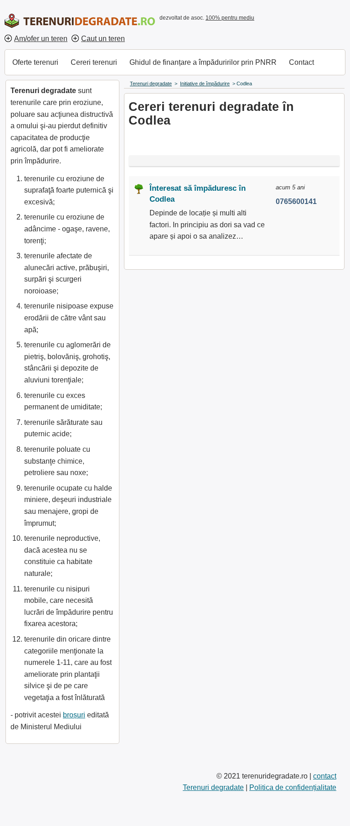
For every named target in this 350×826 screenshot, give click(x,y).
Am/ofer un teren (40, 38)
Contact (301, 62)
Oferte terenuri (35, 62)
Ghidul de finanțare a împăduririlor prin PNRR (203, 62)
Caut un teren (103, 38)
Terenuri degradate (213, 787)
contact (324, 776)
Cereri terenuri (94, 62)
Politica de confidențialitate (292, 787)
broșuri (74, 715)
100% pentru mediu (230, 18)
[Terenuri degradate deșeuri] (80, 21)
